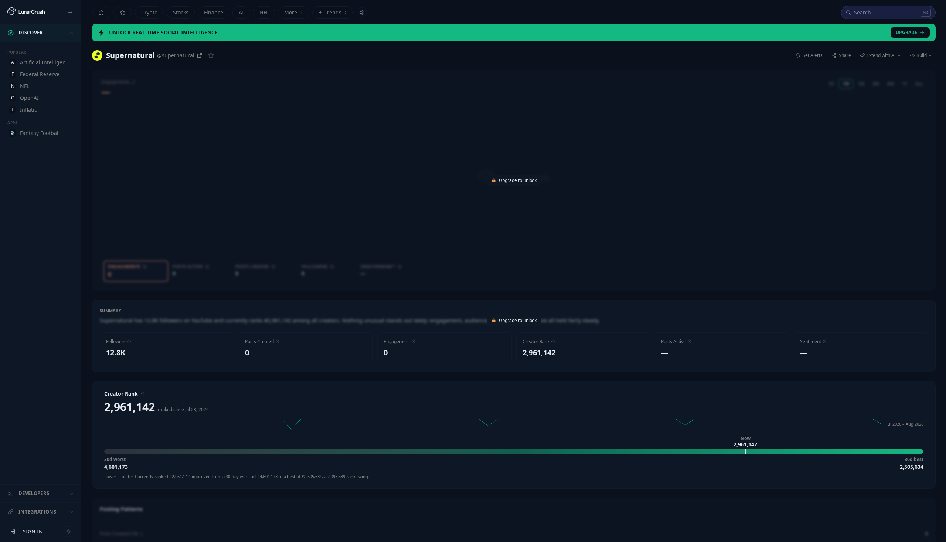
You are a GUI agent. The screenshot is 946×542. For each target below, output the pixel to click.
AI (241, 12)
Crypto (149, 12)
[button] (129, 341)
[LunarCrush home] (26, 11)
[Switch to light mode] (69, 531)
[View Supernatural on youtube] (97, 55)
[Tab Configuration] (362, 12)
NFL (264, 12)
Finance (213, 12)
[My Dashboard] (122, 12)
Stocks (180, 12)
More (290, 12)
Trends (330, 12)
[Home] (101, 12)
